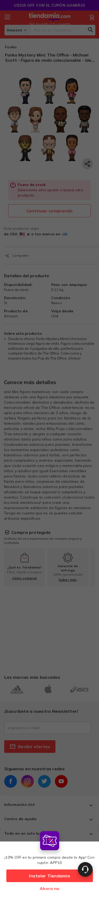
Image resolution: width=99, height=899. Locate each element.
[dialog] (49, 864)
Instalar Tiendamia (49, 875)
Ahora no (49, 888)
